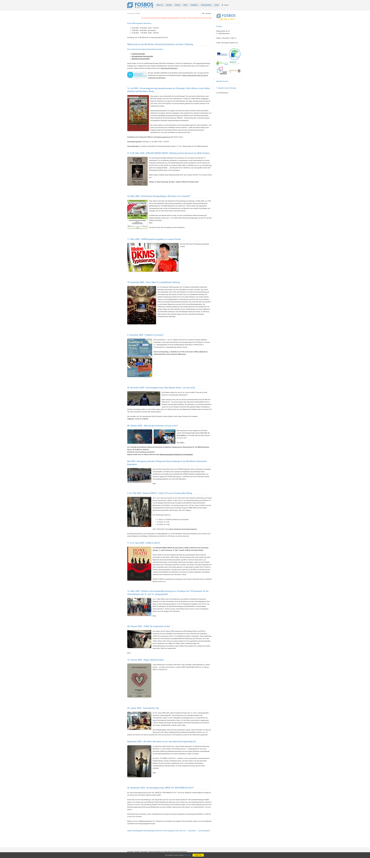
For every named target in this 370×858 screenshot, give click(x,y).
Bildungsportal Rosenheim (169, 68)
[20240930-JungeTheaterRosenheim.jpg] (139, 761)
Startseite (130, 852)
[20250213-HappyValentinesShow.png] (139, 680)
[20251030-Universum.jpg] (139, 436)
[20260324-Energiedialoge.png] (137, 214)
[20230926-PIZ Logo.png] (136, 75)
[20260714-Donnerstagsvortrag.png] (138, 113)
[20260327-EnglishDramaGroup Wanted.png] (137, 171)
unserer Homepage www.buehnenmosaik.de (183, 529)
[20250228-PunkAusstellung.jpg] (139, 639)
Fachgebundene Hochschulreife (142, 56)
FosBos (137, 13)
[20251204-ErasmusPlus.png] (139, 358)
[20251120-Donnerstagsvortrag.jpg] (143, 398)
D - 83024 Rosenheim (223, 33)
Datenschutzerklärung (156, 852)
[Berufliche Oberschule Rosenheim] (140, 4)
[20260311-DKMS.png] (153, 257)
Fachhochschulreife (138, 54)
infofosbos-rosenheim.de (229, 43)
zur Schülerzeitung (222, 93)
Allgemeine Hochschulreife (141, 59)
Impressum (144, 852)
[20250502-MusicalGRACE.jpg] (139, 512)
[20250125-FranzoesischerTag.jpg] (139, 721)
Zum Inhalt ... (181, 442)
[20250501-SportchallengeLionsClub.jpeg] (139, 475)
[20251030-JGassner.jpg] (164, 436)
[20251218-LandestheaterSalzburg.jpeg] (141, 305)
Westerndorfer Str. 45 (223, 31)
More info (187, 855)
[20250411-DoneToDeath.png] (139, 564)
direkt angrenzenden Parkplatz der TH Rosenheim (176, 454)
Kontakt (137, 852)
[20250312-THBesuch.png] (139, 607)
